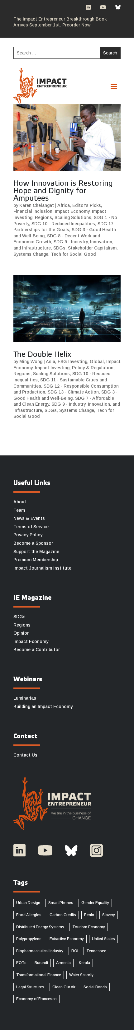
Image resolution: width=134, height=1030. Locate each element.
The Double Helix (42, 355)
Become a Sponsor (33, 543)
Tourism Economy (88, 927)
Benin (89, 915)
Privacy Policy (27, 534)
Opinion (21, 633)
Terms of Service (31, 526)
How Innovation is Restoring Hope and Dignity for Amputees (63, 191)
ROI (74, 951)
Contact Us (25, 755)
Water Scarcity (81, 975)
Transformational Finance (38, 975)
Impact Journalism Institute (42, 568)
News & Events (29, 518)
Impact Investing (52, 367)
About (19, 501)
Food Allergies (28, 915)
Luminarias (24, 698)
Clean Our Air (63, 987)
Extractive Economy (67, 939)
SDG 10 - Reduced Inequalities (63, 223)
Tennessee (96, 951)
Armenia (63, 963)
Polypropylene (28, 939)
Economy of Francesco (36, 999)
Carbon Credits (63, 915)
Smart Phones (60, 903)
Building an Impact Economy (43, 706)
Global (97, 361)
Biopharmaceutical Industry (39, 951)
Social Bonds (95, 987)
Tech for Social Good (73, 254)
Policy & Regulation (92, 367)
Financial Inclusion (32, 211)
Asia (50, 361)
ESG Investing (72, 361)
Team (19, 510)
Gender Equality (95, 903)
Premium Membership (35, 559)
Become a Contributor (36, 649)
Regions (43, 217)
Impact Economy (72, 211)
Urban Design (28, 903)
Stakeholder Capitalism (92, 247)
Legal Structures (30, 987)
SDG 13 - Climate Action (73, 391)
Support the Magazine (36, 551)
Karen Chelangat (36, 205)
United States (103, 939)
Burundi (41, 963)
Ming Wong (30, 361)
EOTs (21, 963)
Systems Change (30, 254)
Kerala (84, 963)
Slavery (108, 915)
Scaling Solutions (73, 217)
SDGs (59, 247)
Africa (63, 205)
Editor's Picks (86, 205)
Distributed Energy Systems (40, 927)
